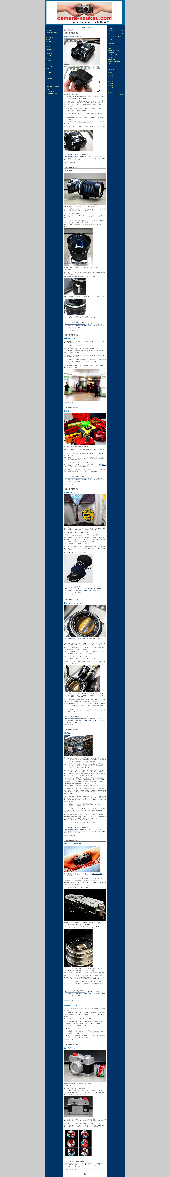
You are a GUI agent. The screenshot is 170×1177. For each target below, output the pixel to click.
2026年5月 (110, 78)
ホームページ (49, 89)
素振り (104, 465)
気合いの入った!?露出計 (73, 36)
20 (118, 36)
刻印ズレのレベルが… (112, 59)
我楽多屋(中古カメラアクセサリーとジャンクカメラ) (85, 12)
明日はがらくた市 (70, 1006)
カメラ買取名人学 (50, 91)
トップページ (49, 30)
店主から (48, 46)
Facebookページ (49, 43)
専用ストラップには (112, 57)
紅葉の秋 (67, 411)
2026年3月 (110, 83)
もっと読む (121, 94)
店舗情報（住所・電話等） (51, 32)
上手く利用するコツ (50, 37)
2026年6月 (110, 76)
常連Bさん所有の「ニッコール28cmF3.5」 (79, 638)
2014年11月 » (90, 27)
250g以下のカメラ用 (112, 54)
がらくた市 (48, 41)
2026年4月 (110, 81)
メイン (84, 27)
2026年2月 (110, 85)
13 (118, 35)
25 (113, 38)
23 (109, 38)
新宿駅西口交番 (69, 338)
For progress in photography (114, 61)
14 (120, 35)
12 (116, 35)
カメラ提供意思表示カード (51, 93)
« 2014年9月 (79, 27)
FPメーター (91, 96)
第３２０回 (48, 60)
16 (109, 36)
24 (111, 38)
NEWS (47, 68)
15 (122, 35)
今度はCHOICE (69, 492)
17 (111, 36)
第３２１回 (48, 58)
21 (120, 36)
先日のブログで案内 (97, 874)
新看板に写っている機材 (73, 844)
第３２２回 (48, 55)
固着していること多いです (113, 50)
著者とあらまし (49, 53)
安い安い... (68, 733)
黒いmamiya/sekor (84, 122)
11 (113, 35)
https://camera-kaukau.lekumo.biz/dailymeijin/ (87, 158)
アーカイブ (111, 69)
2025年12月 (110, 90)
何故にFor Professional (75, 528)
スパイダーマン (69, 1048)
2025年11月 (110, 92)
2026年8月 (110, 72)
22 (122, 36)
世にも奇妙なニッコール (73, 603)
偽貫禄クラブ (98, 703)
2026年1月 (110, 87)
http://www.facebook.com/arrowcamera (75, 156)
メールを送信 (49, 78)
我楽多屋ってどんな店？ (51, 34)
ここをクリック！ (50, 74)
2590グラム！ (69, 171)
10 (111, 35)
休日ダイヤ (110, 63)
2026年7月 (110, 74)
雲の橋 (109, 48)
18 (113, 36)
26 (116, 38)
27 (118, 38)
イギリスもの (111, 52)
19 (116, 36)
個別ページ (73, 162)
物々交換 (48, 39)
